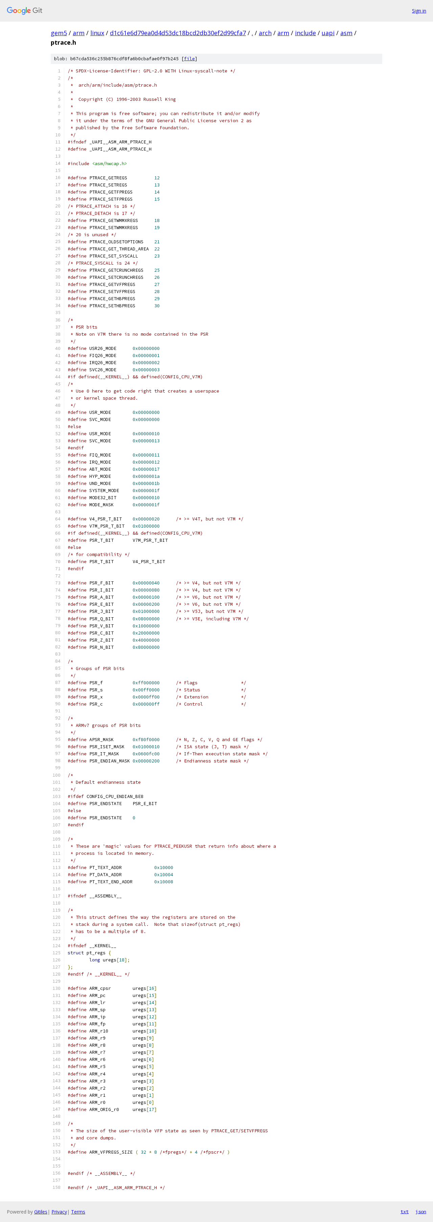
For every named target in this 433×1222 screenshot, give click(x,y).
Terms (78, 1211)
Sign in (419, 10)
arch (265, 33)
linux (97, 33)
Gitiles (40, 1211)
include (305, 33)
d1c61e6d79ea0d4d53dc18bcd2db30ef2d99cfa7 (178, 33)
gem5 (59, 33)
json (420, 1211)
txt (405, 1211)
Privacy (59, 1211)
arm (79, 33)
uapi (328, 33)
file (189, 59)
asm (346, 33)
